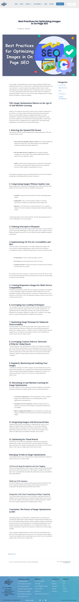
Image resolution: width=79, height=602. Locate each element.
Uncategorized (62, 93)
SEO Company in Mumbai (23, 586)
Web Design (37, 583)
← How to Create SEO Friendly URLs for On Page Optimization (23, 561)
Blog (64, 586)
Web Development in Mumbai (24, 583)
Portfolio (65, 588)
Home (64, 581)
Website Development (63, 97)
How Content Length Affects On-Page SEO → (64, 562)
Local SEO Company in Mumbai (25, 588)
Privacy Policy (64, 600)
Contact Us (65, 591)
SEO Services (38, 591)
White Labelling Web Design (41, 586)
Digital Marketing (63, 87)
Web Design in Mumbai (23, 581)
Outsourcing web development (42, 593)
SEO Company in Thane (23, 596)
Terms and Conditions (72, 600)
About (64, 583)
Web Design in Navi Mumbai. (24, 591)
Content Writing (62, 85)
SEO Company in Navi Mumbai (24, 593)
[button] (31, 4)
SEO (29, 28)
